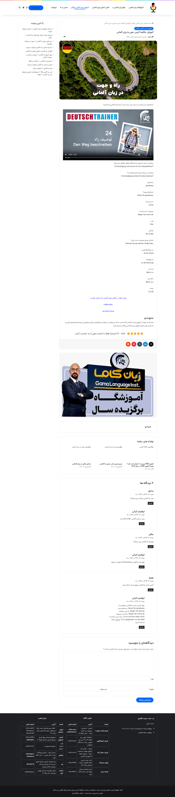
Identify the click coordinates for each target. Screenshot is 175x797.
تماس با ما (64, 7)
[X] (151, 344)
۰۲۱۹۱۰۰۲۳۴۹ (72, 762)
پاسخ (150, 503)
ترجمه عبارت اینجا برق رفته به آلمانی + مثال (38, 36)
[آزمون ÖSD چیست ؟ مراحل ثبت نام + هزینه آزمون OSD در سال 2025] (139, 453)
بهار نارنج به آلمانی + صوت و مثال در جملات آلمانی (39, 56)
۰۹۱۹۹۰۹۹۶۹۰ (30, 739)
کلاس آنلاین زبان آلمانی (100, 7)
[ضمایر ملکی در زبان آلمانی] (77, 453)
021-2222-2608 (108, 311)
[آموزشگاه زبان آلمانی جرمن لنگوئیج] (153, 7)
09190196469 (72, 771)
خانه (150, 23)
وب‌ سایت (103, 689)
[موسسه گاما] (108, 385)
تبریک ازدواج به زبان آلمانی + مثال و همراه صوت (37, 30)
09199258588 (29, 772)
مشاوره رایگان (36, 7)
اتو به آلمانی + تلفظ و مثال (42, 68)
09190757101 (30, 730)
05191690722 (30, 746)
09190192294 (30, 733)
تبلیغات (54, 7)
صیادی (150, 37)
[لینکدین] (145, 344)
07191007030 (72, 752)
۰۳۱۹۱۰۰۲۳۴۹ (30, 737)
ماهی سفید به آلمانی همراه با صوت (39, 64)
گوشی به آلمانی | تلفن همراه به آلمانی (39, 51)
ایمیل (151, 689)
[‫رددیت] (128, 344)
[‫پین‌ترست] (134, 344)
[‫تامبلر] (139, 344)
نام (151, 679)
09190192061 (30, 756)
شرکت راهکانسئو (77, 793)
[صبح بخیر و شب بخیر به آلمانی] (108, 453)
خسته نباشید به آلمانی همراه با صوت (39, 47)
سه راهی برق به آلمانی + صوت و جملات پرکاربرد (38, 42)
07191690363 (72, 741)
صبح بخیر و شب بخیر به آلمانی (111, 463)
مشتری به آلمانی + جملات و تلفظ (40, 61)
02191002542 (30, 728)
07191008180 (108, 304)
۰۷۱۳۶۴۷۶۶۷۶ (71, 732)
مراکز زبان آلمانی (119, 7)
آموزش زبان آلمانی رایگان (80, 7)
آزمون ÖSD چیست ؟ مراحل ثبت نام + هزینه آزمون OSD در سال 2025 (140, 465)
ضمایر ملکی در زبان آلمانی (81, 463)
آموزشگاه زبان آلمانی (136, 7)
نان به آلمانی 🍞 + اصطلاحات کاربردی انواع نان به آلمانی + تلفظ (37, 73)
